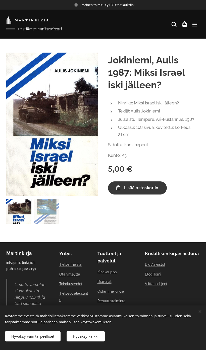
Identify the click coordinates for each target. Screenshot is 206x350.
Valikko (195, 24)
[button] (174, 24)
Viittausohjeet (156, 284)
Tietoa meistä (70, 264)
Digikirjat (104, 282)
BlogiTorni (153, 274)
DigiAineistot (155, 264)
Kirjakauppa (107, 272)
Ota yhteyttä (69, 274)
